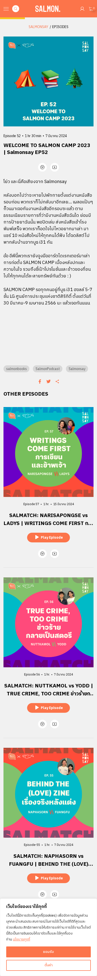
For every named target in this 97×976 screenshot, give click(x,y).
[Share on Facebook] (40, 381)
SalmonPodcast (48, 369)
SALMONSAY (38, 27)
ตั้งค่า (49, 965)
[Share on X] (48, 381)
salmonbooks (16, 369)
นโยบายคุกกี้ (21, 939)
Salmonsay (77, 369)
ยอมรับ (48, 952)
